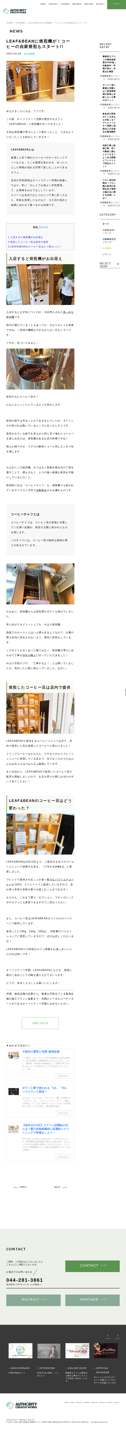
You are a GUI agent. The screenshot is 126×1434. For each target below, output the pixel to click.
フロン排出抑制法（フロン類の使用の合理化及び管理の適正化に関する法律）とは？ (109, 189)
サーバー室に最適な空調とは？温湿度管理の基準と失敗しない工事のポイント (109, 92)
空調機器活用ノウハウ (109, 240)
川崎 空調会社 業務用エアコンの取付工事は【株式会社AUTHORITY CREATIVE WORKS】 (54, 1422)
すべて (106, 224)
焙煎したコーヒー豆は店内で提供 (28, 242)
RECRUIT (109, 1402)
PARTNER (102, 1402)
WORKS (66, 1402)
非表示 (43, 227)
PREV (23, 1187)
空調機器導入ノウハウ (109, 231)
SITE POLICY (12, 1420)
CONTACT (117, 1402)
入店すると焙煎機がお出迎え (25, 237)
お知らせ (107, 254)
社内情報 (29, 53)
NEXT (57, 1187)
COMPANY (87, 1402)
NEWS (72, 1402)
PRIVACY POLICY (27, 1420)
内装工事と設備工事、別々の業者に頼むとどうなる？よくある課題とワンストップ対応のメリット (109, 156)
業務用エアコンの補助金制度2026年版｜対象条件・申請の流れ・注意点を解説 (109, 64)
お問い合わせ (40, 1023)
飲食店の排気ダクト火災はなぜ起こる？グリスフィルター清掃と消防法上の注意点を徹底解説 (109, 123)
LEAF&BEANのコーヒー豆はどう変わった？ (34, 246)
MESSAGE (94, 1402)
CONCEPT (79, 1402)
